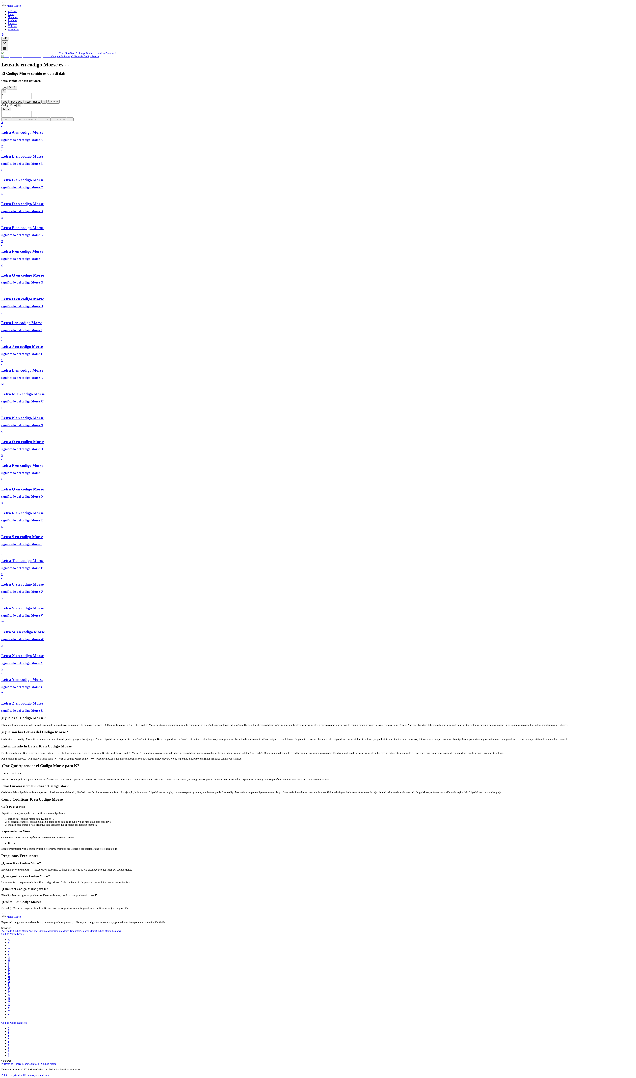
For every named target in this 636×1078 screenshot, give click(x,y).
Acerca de (13, 29)
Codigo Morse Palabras (108, 931)
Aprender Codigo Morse (41, 931)
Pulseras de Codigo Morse (15, 1063)
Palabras (12, 20)
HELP (28, 102)
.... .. (70, 119)
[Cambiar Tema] (4, 38)
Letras (11, 14)
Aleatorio (54, 102)
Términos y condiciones (36, 1075)
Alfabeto (12, 11)
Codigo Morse (8, 105)
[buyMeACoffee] (2, 35)
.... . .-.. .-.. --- (58, 119)
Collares (12, 26)
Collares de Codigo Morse (42, 1063)
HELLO (36, 102)
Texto (4, 87)
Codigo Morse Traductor (67, 931)
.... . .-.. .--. (43, 119)
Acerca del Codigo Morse (14, 931)
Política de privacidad (12, 1075)
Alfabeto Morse (88, 931)
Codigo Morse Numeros (14, 1022)
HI (44, 102)
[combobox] (4, 43)
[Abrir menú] (4, 48)
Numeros (13, 17)
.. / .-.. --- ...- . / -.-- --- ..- (24, 119)
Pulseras (12, 23)
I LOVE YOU (16, 102)
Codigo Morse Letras (12, 934)
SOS (5, 102)
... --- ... (6, 119)
